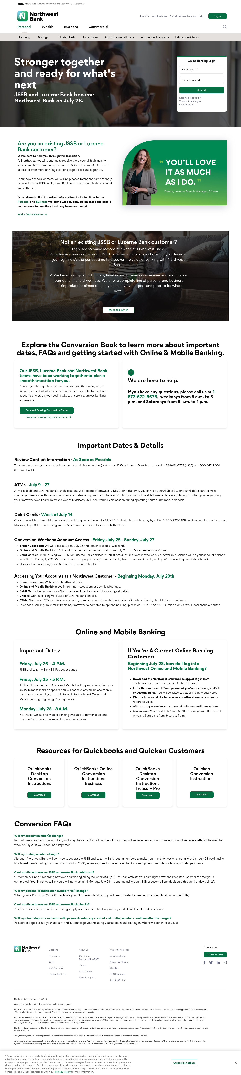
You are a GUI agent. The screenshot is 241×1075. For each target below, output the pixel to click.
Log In (217, 16)
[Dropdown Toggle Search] (225, 26)
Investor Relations (57, 974)
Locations (53, 949)
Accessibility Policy (119, 962)
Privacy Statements (119, 949)
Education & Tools (187, 37)
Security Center (159, 16)
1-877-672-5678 (216, 954)
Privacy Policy (63, 1071)
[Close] (235, 1062)
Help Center (54, 956)
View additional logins (190, 101)
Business (41, 201)
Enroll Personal (186, 104)
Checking (24, 37)
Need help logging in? (190, 97)
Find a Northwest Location (183, 16)
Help (201, 16)
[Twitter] (211, 962)
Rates (51, 962)
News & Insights (87, 977)
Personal (23, 201)
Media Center (85, 971)
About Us (144, 16)
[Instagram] (225, 962)
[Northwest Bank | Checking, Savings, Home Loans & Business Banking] (37, 16)
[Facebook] (204, 962)
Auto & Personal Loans (119, 37)
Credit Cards (67, 37)
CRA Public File (55, 968)
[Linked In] (218, 962)
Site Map (114, 968)
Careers (83, 965)
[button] (201, 90)
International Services (154, 37)
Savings (43, 37)
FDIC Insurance (117, 974)
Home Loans (90, 37)
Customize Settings (184, 1062)
